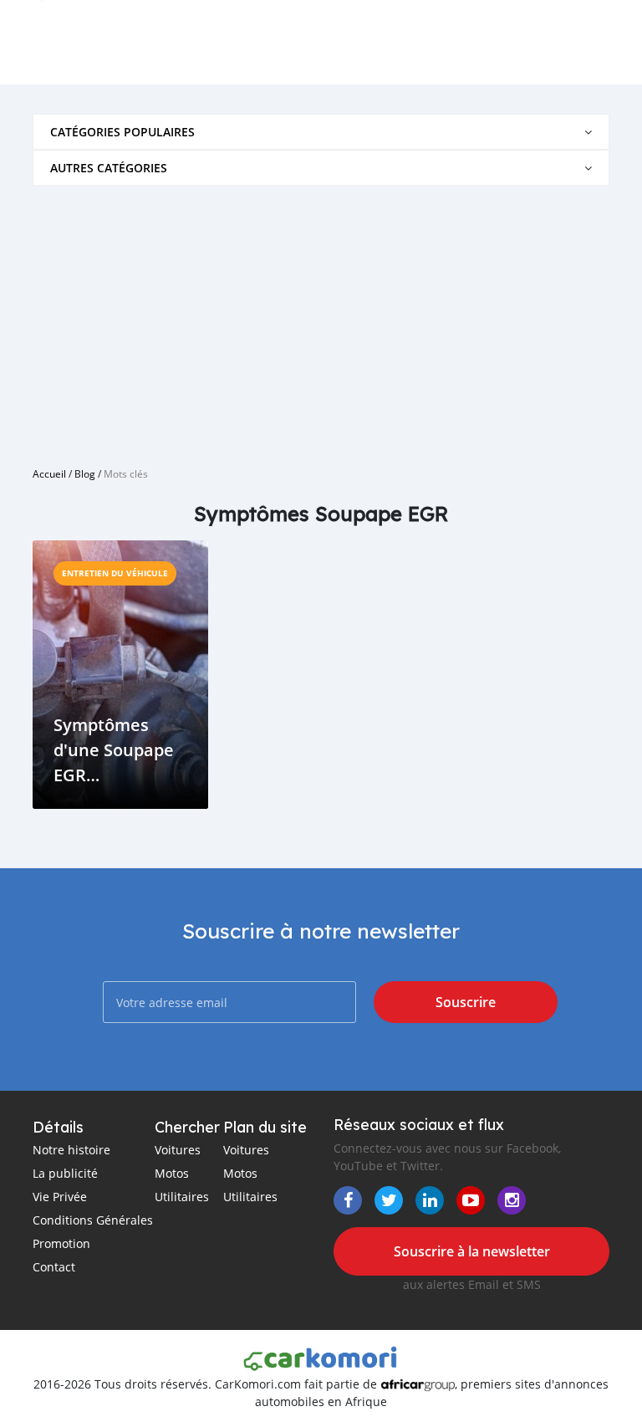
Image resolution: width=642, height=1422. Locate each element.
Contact (54, 1267)
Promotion (61, 1243)
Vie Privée (60, 1197)
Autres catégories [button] (108, 168)
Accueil (49, 473)
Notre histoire (71, 1150)
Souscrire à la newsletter (472, 1251)
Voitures (178, 1150)
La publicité (65, 1173)
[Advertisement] (321, 319)
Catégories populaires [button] (122, 132)
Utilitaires (182, 1197)
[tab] (321, 132)
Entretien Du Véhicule (115, 573)
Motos (172, 1173)
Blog (84, 473)
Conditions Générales (93, 1220)
